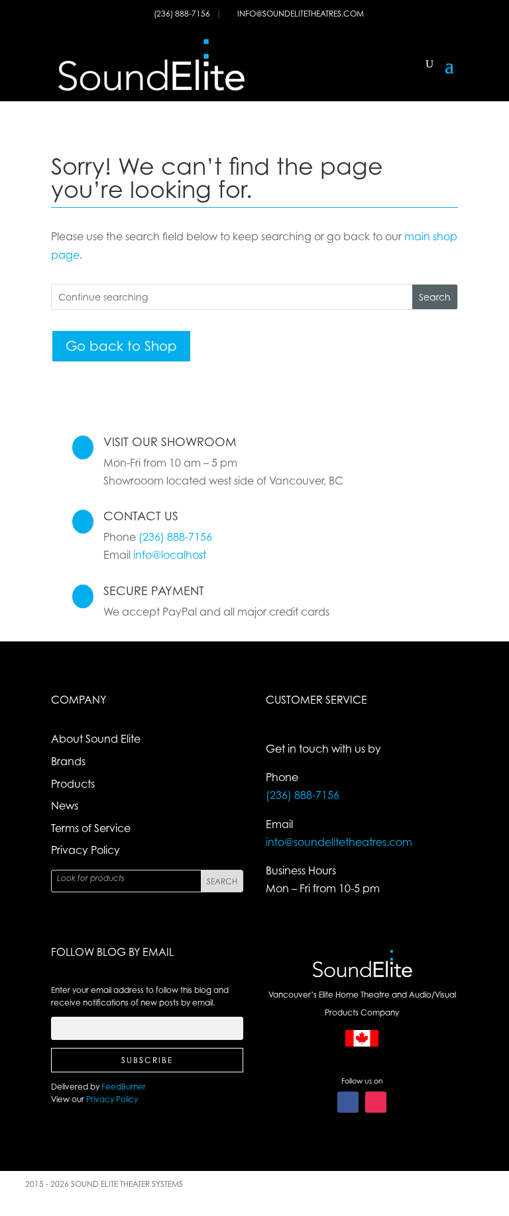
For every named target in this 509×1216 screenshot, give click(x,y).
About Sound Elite (96, 738)
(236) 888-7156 (183, 14)
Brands (68, 761)
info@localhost (169, 554)
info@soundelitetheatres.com (300, 14)
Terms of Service (91, 828)
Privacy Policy (85, 850)
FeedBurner (123, 1087)
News (64, 805)
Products (73, 783)
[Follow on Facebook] (348, 1102)
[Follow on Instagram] (375, 1102)
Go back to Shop (121, 346)
